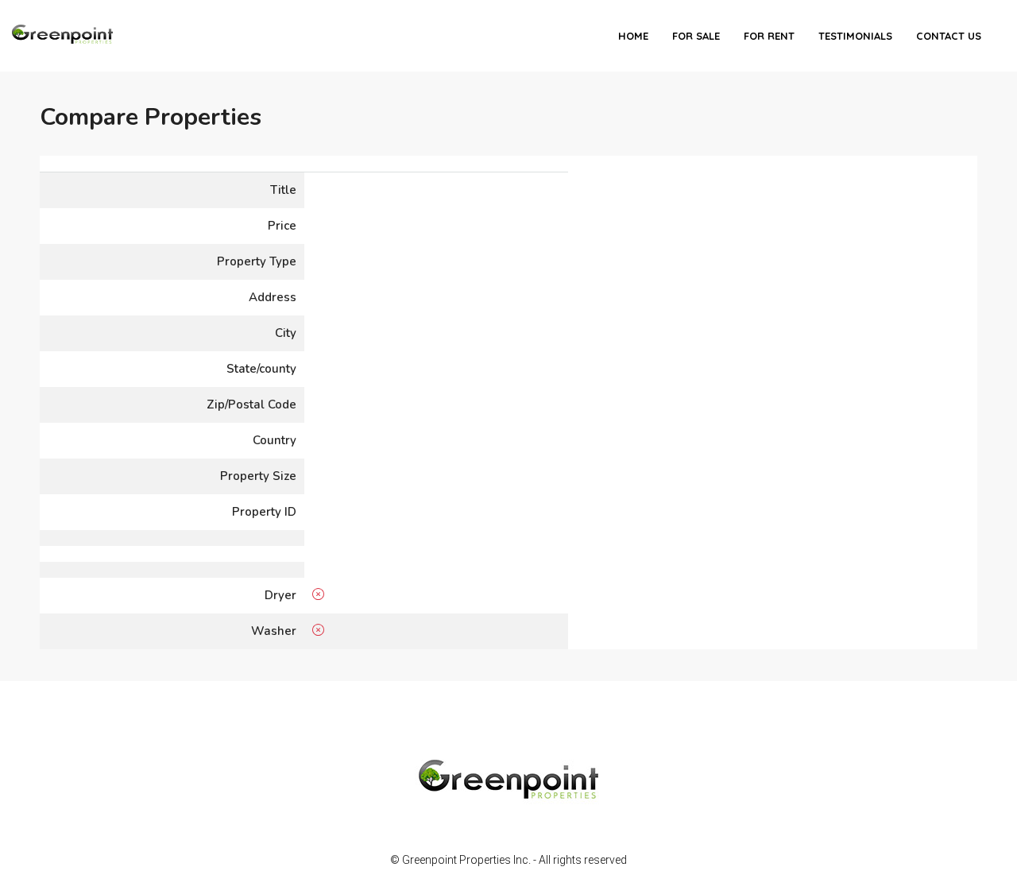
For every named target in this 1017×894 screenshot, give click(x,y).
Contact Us (948, 35)
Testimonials (855, 35)
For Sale (696, 35)
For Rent (769, 35)
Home (633, 35)
